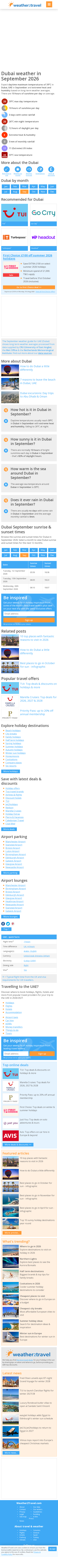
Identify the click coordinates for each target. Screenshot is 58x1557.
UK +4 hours (29, 946)
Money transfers (14, 1026)
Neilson (9, 807)
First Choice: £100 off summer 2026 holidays (27, 257)
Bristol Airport (13, 848)
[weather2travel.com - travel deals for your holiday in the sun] (24, 7)
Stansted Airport (14, 844)
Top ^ (6, 929)
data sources (45, 353)
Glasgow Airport (14, 864)
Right (26, 965)
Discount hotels (13, 797)
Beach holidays (13, 730)
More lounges (10, 916)
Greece (36, 1532)
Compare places (14, 762)
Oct (33, 191)
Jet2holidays (12, 804)
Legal (22, 1514)
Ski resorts (11, 765)
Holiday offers (13, 788)
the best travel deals (25, 1360)
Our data (36, 1507)
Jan (5, 186)
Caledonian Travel (15, 820)
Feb (15, 186)
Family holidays (13, 736)
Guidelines (37, 1512)
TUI (7, 801)
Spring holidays (13, 743)
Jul (5, 191)
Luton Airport (12, 851)
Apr (33, 186)
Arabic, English (30, 951)
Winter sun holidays (16, 753)
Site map (23, 1516)
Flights (9, 1005)
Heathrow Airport (14, 901)
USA (35, 1540)
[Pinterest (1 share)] (13, 924)
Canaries (36, 1530)
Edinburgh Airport (15, 857)
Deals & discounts (51, 174)
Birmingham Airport (16, 854)
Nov (43, 191)
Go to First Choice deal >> (29, 287)
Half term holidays (15, 740)
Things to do (12, 1030)
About (22, 1507)
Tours (9, 1033)
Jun (52, 186)
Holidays (10, 1002)
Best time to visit (6, 174)
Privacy (22, 1512)
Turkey (36, 1537)
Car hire (10, 1020)
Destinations (40, 173)
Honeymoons (12, 756)
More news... (11, 1452)
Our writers (37, 1509)
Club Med (10, 823)
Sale (11, 275)
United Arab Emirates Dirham (37, 956)
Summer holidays (14, 746)
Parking (23, 1537)
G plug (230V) (30, 960)
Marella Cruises (13, 810)
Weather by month (18, 174)
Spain (35, 1535)
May (43, 186)
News (22, 1521)
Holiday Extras (13, 814)
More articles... (12, 1232)
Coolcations (11, 759)
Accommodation (14, 1012)
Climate (22, 1540)
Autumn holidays (14, 749)
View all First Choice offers (45, 292)
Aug (15, 191)
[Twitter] (8, 924)
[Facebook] (3, 924)
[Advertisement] (29, 40)
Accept (52, 1549)
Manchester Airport (15, 841)
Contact (23, 1509)
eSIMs (9, 1023)
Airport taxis (12, 1017)
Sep (24, 191)
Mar (24, 186)
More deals (9, 829)
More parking (10, 872)
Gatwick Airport (13, 860)
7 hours (27, 941)
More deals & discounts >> (18, 1144)
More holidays (10, 771)
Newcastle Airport (15, 867)
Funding (36, 1514)
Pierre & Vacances (15, 817)
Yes (25, 970)
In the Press (33, 1517)
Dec (52, 191)
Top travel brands (15, 791)
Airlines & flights (14, 794)
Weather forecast (29, 174)
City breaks (11, 733)
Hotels (9, 1009)
